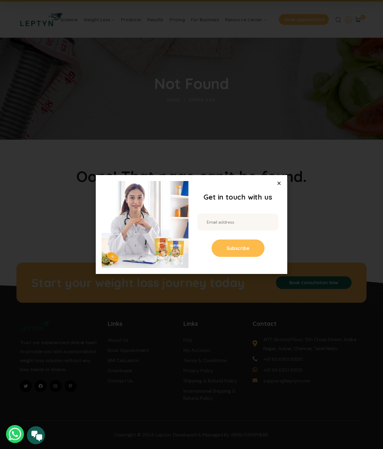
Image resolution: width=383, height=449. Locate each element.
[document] (191, 224)
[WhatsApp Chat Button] (15, 434)
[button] (279, 183)
